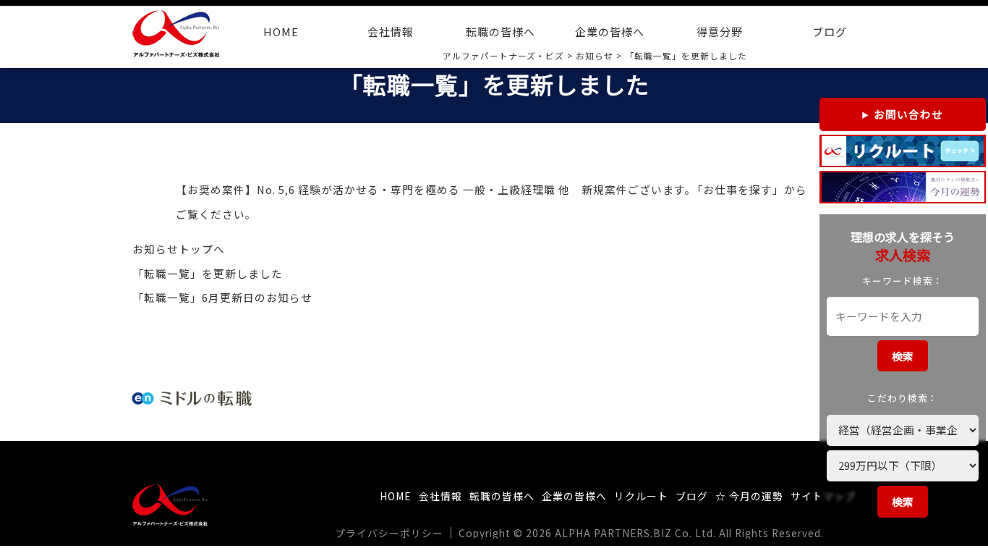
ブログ (829, 31)
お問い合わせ (908, 114)
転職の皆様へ (500, 31)
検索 (903, 355)
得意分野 (720, 31)
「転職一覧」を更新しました (207, 273)
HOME (281, 31)
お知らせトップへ (178, 248)
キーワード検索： (902, 280)
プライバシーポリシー (389, 533)
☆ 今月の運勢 (749, 496)
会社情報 (390, 31)
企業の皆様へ (609, 31)
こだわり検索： (902, 398)
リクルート (641, 496)
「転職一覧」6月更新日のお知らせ (222, 297)
